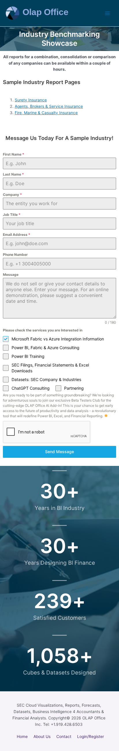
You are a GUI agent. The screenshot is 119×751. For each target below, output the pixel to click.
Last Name (13, 174)
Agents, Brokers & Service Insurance (49, 106)
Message (10, 274)
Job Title (12, 214)
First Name (13, 154)
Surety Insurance (31, 100)
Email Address (16, 234)
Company (12, 194)
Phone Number (15, 254)
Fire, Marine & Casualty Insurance (46, 112)
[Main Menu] (108, 13)
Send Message (59, 451)
